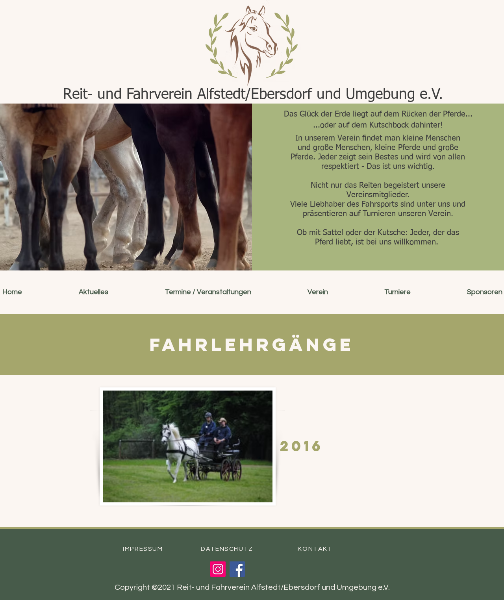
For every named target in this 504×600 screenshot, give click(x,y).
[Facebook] (237, 569)
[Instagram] (218, 569)
